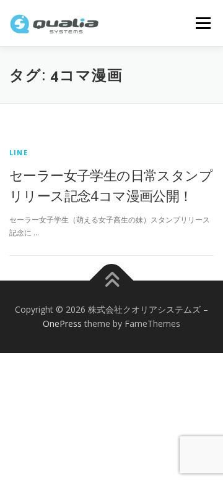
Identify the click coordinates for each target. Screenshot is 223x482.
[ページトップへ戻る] (112, 280)
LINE (18, 152)
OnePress (62, 323)
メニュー (203, 23)
